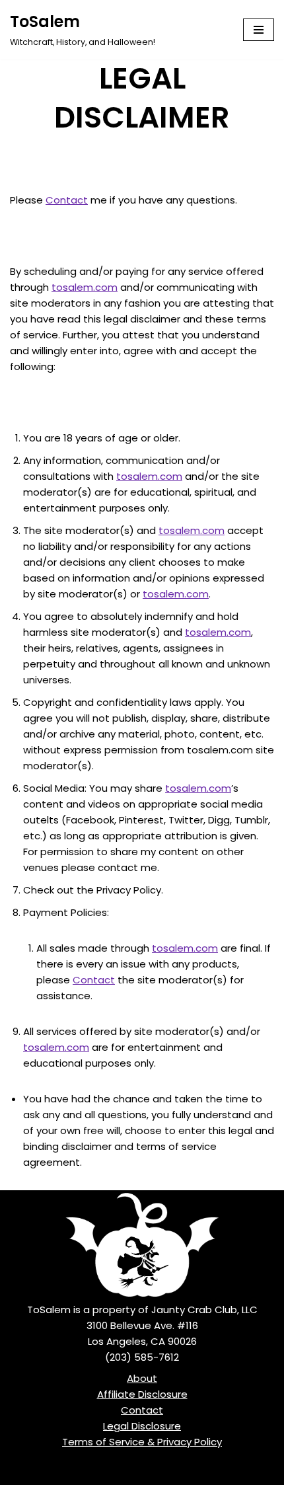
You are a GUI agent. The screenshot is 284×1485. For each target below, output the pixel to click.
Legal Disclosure (142, 1426)
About (142, 1378)
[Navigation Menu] (258, 30)
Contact (67, 200)
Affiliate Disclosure (142, 1394)
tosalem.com (85, 287)
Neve (81, 1471)
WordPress (189, 1471)
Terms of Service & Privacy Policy (142, 1442)
